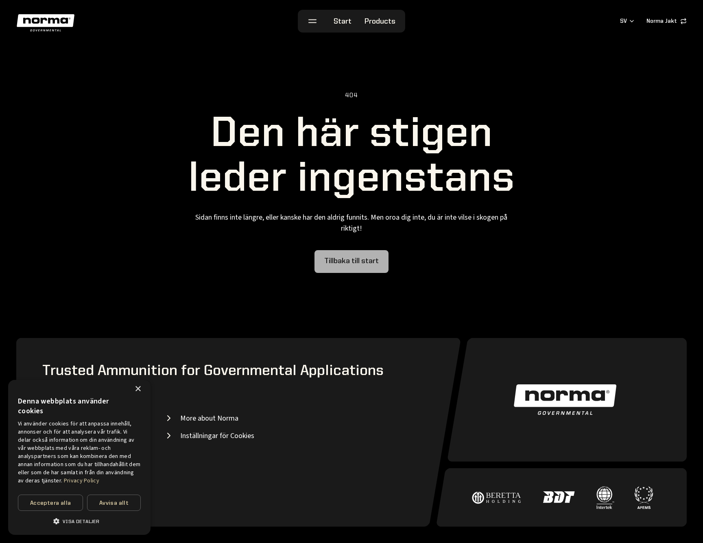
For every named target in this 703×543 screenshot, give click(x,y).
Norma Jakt (661, 21)
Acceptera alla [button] (50, 503)
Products (380, 21)
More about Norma (209, 418)
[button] (79, 521)
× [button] (138, 389)
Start (343, 21)
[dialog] (79, 457)
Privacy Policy (81, 481)
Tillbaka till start (351, 261)
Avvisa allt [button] (114, 503)
